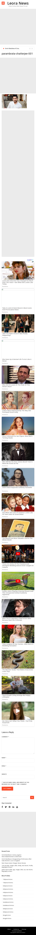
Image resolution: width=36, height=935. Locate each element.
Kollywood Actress (8, 899)
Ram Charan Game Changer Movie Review (14, 863)
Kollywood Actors (7, 895)
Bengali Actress (7, 918)
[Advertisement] (18, 27)
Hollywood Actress (8, 892)
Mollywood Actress (8, 912)
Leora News (18, 3)
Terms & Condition (17, 931)
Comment (5, 737)
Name (4, 757)
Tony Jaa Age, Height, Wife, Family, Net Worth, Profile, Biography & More (17, 866)
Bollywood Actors (8, 886)
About (9, 929)
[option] (19, 48)
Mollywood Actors (8, 908)
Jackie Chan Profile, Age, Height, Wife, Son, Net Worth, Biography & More (17, 870)
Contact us (16, 929)
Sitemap (24, 929)
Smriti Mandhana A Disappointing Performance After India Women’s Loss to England (17, 859)
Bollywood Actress (8, 889)
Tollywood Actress (8, 882)
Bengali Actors (7, 915)
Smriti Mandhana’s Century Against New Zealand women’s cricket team (12, 855)
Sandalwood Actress (8, 905)
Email (4, 766)
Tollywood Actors (7, 879)
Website (4, 774)
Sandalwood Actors (8, 902)
